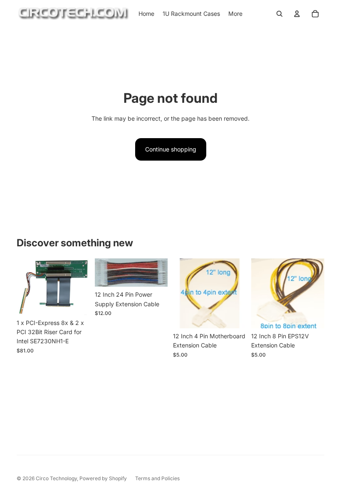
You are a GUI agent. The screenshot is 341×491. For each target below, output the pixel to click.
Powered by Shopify (103, 478)
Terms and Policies (157, 478)
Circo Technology (56, 478)
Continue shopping (170, 149)
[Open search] (279, 14)
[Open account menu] (297, 14)
